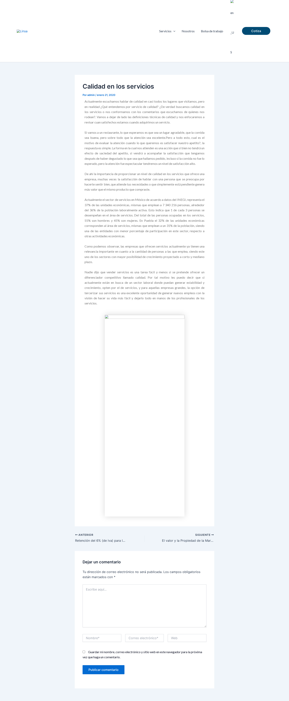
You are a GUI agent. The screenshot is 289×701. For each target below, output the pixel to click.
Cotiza (256, 31)
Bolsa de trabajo (212, 31)
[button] (173, 31)
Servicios (165, 31)
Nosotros (188, 31)
